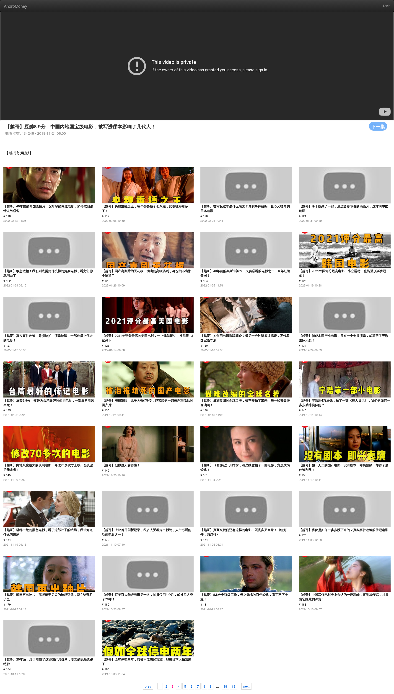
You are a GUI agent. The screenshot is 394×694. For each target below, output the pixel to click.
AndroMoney (15, 6)
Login (386, 6)
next (246, 686)
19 (233, 686)
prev (148, 686)
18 (225, 686)
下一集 (378, 126)
